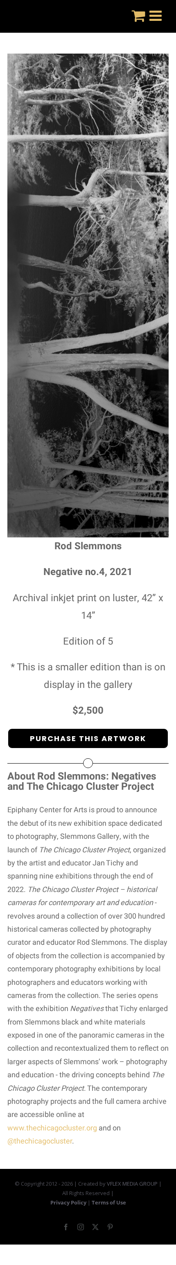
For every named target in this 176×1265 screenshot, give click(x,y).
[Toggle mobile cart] (138, 15)
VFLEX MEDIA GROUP (132, 1183)
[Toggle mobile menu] (156, 15)
